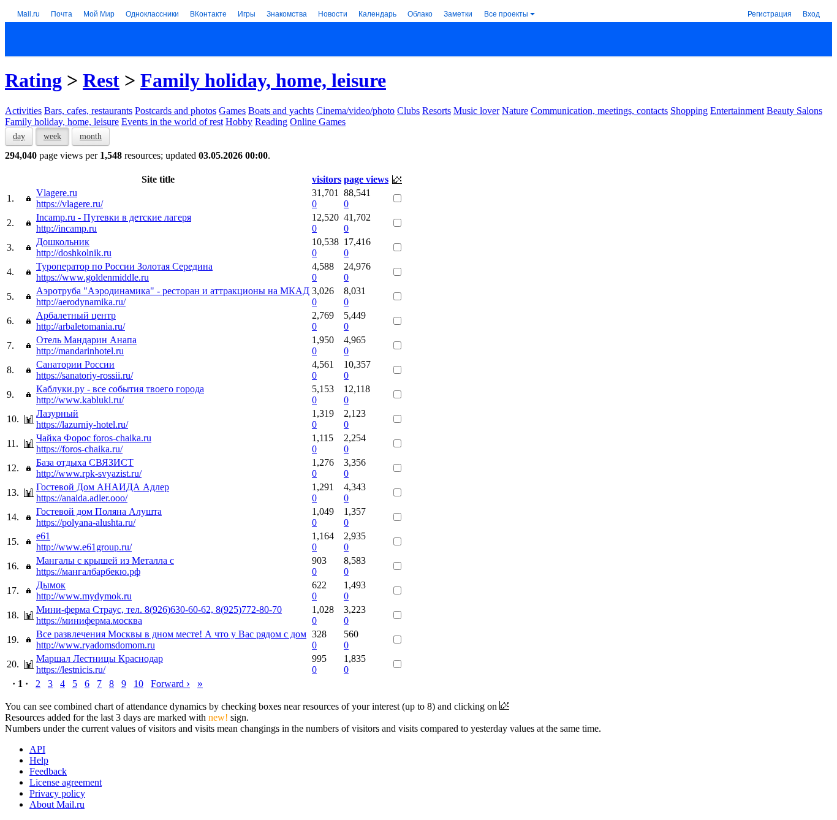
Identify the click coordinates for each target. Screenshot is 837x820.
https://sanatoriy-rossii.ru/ (84, 375)
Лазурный (57, 413)
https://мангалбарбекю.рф (88, 571)
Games (232, 110)
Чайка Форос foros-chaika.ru (93, 438)
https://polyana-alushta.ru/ (85, 522)
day (19, 136)
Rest (101, 80)
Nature (515, 110)
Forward (170, 683)
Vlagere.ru (56, 193)
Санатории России (75, 364)
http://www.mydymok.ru (84, 596)
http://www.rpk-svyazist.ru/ (89, 473)
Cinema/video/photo (355, 110)
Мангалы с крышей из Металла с (105, 560)
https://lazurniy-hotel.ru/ (82, 424)
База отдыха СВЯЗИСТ (85, 462)
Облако (420, 13)
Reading (271, 121)
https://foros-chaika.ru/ (79, 449)
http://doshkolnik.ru (74, 253)
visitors (326, 179)
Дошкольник (62, 242)
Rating (33, 80)
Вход (811, 13)
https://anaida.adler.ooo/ (81, 498)
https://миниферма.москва (89, 620)
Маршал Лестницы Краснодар (99, 658)
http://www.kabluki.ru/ (80, 400)
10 (138, 683)
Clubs (408, 110)
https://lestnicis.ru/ (70, 669)
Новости (332, 13)
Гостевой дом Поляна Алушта (99, 511)
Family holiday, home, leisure (263, 80)
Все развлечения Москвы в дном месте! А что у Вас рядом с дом (171, 634)
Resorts (436, 110)
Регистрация (770, 13)
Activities (23, 110)
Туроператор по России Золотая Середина (124, 266)
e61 (43, 536)
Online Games (318, 121)
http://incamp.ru (66, 228)
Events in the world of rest (172, 121)
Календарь (377, 13)
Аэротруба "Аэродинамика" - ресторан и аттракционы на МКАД (172, 291)
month (91, 136)
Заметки (458, 13)
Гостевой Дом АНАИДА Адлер (102, 487)
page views (366, 179)
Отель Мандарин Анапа (86, 340)
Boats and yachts (281, 110)
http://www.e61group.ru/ (84, 547)
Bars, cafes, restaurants (88, 110)
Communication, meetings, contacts (599, 110)
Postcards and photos (175, 110)
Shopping (689, 110)
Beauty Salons (794, 110)
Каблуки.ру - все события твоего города (120, 389)
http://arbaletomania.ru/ (80, 326)
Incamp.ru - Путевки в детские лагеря (113, 217)
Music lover (476, 110)
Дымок (51, 585)
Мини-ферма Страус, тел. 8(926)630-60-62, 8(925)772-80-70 (159, 609)
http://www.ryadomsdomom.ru (95, 645)
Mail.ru (28, 13)
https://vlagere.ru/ (69, 204)
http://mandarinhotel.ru (80, 351)
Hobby (238, 121)
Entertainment (737, 110)
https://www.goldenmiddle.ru (92, 277)
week (52, 136)
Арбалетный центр (76, 315)
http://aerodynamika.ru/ (81, 302)
